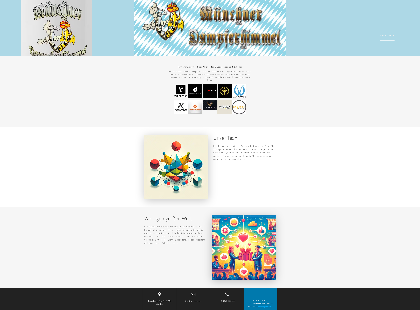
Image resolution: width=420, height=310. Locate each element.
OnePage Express (265, 306)
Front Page (387, 35)
